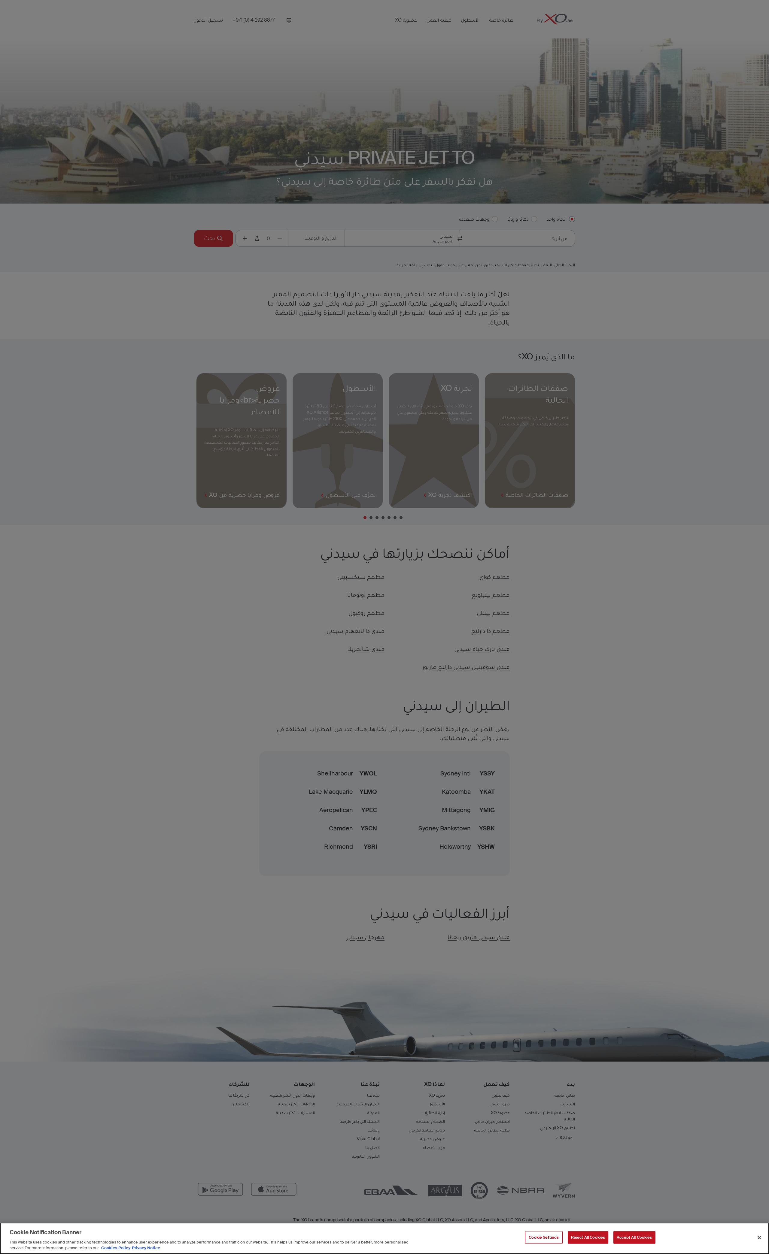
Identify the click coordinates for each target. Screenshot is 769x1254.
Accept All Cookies (634, 1237)
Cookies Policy (115, 1247)
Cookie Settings (544, 1237)
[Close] (759, 1237)
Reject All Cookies (588, 1237)
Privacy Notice (146, 1247)
